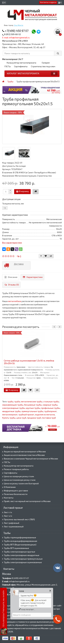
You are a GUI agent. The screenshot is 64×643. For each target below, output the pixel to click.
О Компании (10, 487)
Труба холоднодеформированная (20, 541)
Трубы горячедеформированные (20, 537)
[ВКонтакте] (4, 249)
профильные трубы (50, 408)
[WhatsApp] (20, 249)
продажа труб (34, 417)
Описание (12, 277)
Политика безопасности (15, 494)
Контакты (8, 497)
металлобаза (14, 301)
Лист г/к (8, 512)
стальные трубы (51, 401)
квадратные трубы (11, 411)
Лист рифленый (11, 523)
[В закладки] (45, 256)
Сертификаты (21, 66)
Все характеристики (12, 242)
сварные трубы (50, 404)
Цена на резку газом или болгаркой (21, 483)
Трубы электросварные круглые (19, 551)
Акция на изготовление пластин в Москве (24, 455)
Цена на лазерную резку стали (19, 476)
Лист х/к (8, 516)
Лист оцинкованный (14, 526)
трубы (10, 401)
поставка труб (49, 417)
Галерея (46, 62)
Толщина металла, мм (13, 203)
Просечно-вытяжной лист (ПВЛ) (19, 519)
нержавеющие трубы (12, 404)
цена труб (21, 417)
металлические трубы (31, 401)
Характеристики (34, 277)
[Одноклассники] (8, 249)
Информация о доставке (16, 490)
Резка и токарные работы (16, 469)
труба (17, 401)
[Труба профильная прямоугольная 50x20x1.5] (32, 126)
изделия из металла (45, 414)
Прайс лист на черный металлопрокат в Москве (27, 501)
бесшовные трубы (33, 404)
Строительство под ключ (43, 66)
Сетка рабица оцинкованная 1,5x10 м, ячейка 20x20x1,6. (29, 362)
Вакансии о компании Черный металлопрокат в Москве (31, 458)
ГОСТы (7, 66)
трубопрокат (50, 411)
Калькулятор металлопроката (21, 62)
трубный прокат (26, 414)
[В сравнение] (51, 256)
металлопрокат (10, 414)
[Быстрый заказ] (36, 191)
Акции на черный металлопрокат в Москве (25, 451)
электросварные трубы (13, 408)
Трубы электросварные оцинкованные (23, 562)
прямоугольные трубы (32, 411)
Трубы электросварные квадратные (21, 555)
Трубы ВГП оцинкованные (16, 548)
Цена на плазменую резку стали (19, 480)
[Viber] (16, 249)
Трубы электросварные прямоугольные (23, 558)
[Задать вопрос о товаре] (41, 256)
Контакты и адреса (48, 2)
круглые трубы (33, 408)
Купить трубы (8, 417)
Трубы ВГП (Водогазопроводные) (20, 544)
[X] (12, 249)
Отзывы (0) (13, 284)
